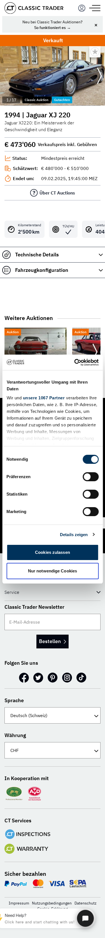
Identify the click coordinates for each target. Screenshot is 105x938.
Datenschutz (85, 903)
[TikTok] (81, 678)
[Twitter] (38, 678)
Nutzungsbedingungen (52, 903)
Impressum (19, 903)
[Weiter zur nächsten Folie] (99, 76)
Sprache (14, 700)
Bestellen (50, 641)
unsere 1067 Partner (44, 397)
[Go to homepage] (33, 8)
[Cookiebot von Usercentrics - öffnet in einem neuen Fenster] (75, 362)
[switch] (91, 476)
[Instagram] (67, 678)
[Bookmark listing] (95, 51)
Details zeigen (74, 534)
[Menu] (82, 8)
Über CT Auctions (57, 193)
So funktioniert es (50, 27)
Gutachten (62, 100)
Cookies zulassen (52, 552)
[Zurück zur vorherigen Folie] (5, 76)
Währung (15, 735)
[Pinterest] (53, 678)
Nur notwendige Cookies (52, 570)
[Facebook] (24, 678)
